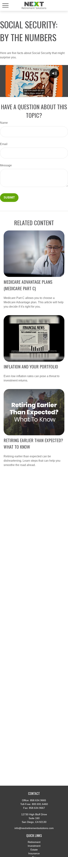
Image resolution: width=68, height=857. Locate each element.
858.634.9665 (38, 800)
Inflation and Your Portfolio (31, 366)
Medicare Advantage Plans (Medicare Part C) (28, 285)
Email (3, 144)
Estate (34, 849)
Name (4, 122)
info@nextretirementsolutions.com (34, 828)
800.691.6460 (40, 804)
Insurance (34, 853)
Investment (34, 845)
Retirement (34, 842)
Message (6, 165)
